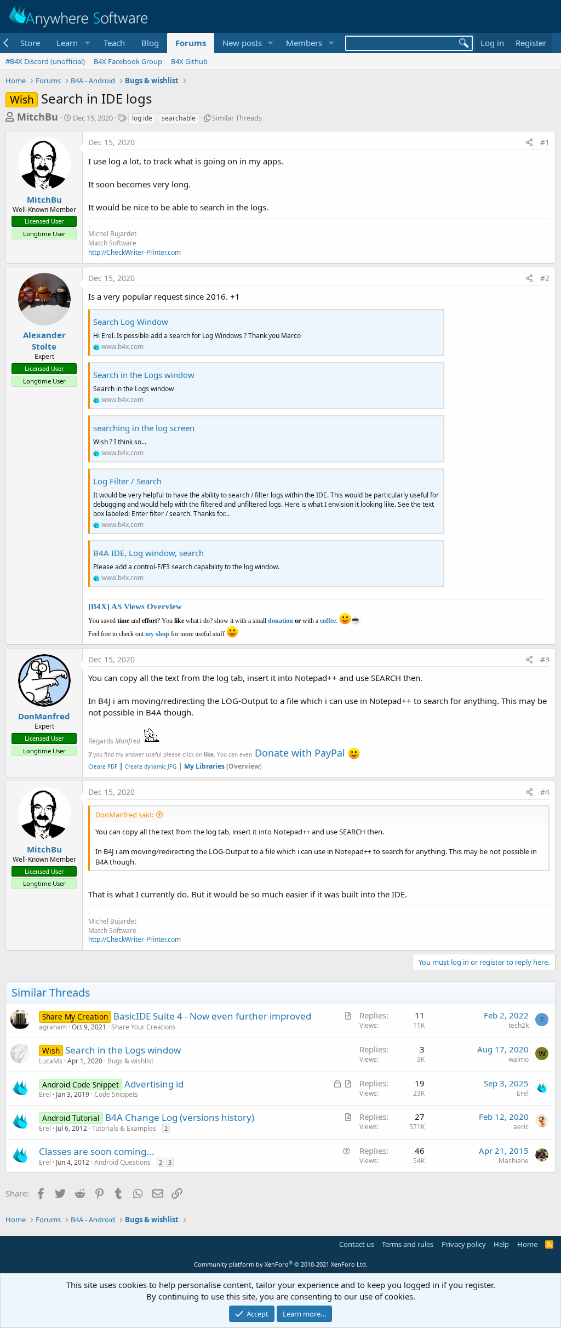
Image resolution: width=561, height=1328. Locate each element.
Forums (190, 42)
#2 (544, 278)
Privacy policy (464, 1244)
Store (30, 42)
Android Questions (122, 1162)
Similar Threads (237, 118)
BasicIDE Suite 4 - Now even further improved (212, 1016)
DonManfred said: (124, 815)
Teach (114, 42)
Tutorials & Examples (124, 1128)
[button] (71, 43)
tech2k (518, 1025)
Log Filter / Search (127, 481)
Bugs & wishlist (130, 1061)
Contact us (356, 1244)
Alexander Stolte (44, 340)
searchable (179, 118)
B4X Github (189, 61)
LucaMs (50, 1061)
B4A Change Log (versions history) (179, 1117)
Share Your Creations (143, 1027)
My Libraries (204, 766)
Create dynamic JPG (147, 766)
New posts (242, 42)
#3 (544, 659)
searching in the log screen (143, 427)
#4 (544, 792)
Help (501, 1244)
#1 (544, 142)
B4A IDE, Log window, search (148, 552)
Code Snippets (116, 1094)
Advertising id (154, 1084)
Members (304, 42)
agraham (53, 1027)
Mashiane (514, 1160)
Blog (150, 42)
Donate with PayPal (300, 752)
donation (280, 621)
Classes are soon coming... (96, 1151)
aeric (521, 1126)
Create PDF (102, 766)
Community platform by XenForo (281, 1264)
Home (527, 1244)
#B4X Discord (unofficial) (45, 61)
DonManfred (44, 716)
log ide (142, 118)
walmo (518, 1059)
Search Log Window (130, 321)
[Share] (529, 142)
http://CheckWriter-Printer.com (134, 252)
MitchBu (37, 116)
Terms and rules (407, 1244)
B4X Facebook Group (128, 61)
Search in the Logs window (143, 374)
